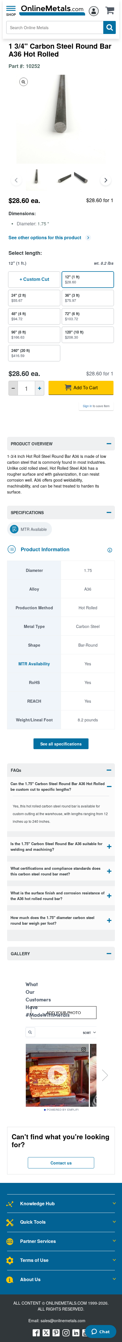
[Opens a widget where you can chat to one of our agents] (100, 1332)
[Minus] (13, 388)
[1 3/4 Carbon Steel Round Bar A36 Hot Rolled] (36, 180)
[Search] (109, 27)
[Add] (39, 388)
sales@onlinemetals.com (63, 1320)
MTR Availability (34, 663)
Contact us (61, 1163)
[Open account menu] (94, 10)
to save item (96, 405)
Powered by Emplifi (63, 1109)
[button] (111, 12)
